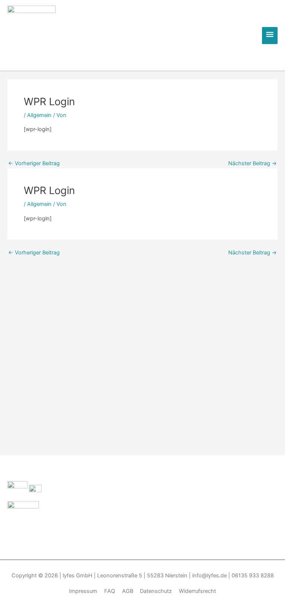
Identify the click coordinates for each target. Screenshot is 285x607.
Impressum (83, 591)
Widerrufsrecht (197, 591)
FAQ (109, 591)
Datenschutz (156, 591)
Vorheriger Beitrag (34, 163)
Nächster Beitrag (252, 163)
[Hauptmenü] (270, 35)
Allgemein (39, 115)
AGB (127, 591)
